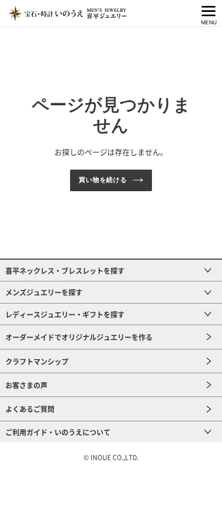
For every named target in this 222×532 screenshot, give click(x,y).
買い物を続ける (103, 180)
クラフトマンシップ (36, 361)
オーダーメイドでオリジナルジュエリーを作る (78, 337)
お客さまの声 (26, 385)
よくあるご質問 (29, 408)
